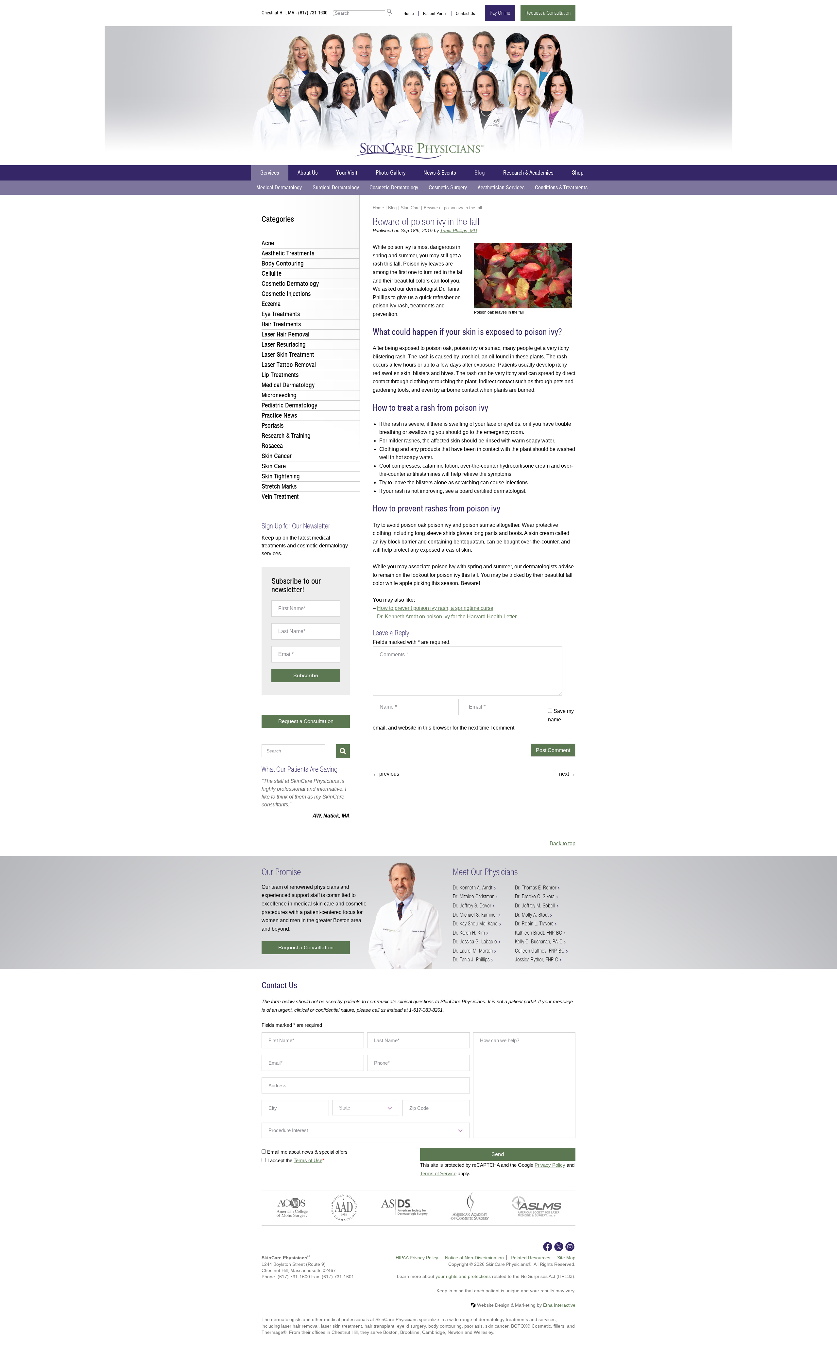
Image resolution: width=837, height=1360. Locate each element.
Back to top (562, 851)
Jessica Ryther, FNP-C (536, 967)
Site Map (566, 1265)
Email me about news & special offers (307, 1159)
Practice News (279, 415)
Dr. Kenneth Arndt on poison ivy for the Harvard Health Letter (447, 616)
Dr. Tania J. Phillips (471, 967)
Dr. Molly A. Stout (532, 922)
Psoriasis (272, 425)
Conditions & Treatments (561, 187)
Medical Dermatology (279, 187)
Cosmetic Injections (286, 293)
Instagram (569, 1254)
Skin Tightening (281, 476)
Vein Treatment (280, 496)
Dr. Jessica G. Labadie (475, 949)
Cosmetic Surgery (448, 187)
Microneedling (279, 395)
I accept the (280, 1168)
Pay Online (500, 13)
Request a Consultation (548, 13)
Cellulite (272, 273)
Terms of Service (438, 1181)
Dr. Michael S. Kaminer (475, 922)
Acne (268, 243)
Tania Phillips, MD (458, 230)
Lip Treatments (280, 374)
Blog (479, 173)
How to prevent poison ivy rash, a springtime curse (435, 608)
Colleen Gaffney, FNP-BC (539, 958)
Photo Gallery (390, 173)
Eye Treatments (281, 314)
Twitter (558, 1254)
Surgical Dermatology (336, 187)
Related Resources (530, 1265)
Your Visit (346, 173)
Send (497, 1162)
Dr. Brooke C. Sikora (535, 904)
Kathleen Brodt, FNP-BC (538, 940)
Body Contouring (283, 263)
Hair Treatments (281, 324)
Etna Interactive (559, 1313)
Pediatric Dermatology (289, 405)
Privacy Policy (550, 1173)
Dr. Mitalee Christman (473, 904)
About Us (308, 173)
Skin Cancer (277, 456)
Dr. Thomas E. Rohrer (535, 895)
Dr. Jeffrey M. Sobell (535, 913)
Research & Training (286, 435)
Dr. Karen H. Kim (469, 940)
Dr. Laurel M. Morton (473, 958)
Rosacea (272, 445)
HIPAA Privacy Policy (417, 1265)
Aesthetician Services (501, 187)
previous (386, 774)
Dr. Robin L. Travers (534, 931)
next (567, 774)
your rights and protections (463, 1284)
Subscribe (305, 675)
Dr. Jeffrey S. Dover (472, 913)
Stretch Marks (279, 486)
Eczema (271, 304)
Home (408, 13)
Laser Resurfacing (284, 344)
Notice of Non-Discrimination (474, 1265)
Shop (578, 173)
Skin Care (410, 207)
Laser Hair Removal (285, 334)
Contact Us (465, 13)
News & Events (439, 173)
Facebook (547, 1254)
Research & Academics (528, 173)
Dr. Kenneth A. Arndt (472, 895)
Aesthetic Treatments (288, 253)
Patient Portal (435, 13)
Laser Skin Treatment (288, 354)
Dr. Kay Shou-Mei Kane (475, 931)
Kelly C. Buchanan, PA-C (538, 949)
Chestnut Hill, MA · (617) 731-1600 (294, 12)
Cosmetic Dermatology (393, 187)
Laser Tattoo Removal (289, 364)
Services (269, 173)
